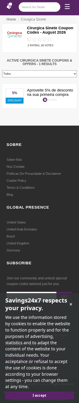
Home (11, 19)
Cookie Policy (16, 180)
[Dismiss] (71, 304)
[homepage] (9, 5)
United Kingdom (18, 243)
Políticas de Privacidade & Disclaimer (34, 173)
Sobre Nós (14, 159)
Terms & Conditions (21, 187)
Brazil (11, 236)
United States (16, 222)
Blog (10, 194)
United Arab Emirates (22, 229)
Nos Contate (16, 166)
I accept (39, 395)
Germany (13, 250)
